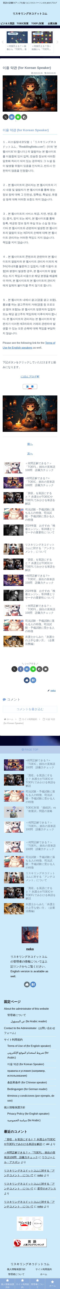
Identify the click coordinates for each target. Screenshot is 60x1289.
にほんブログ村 (30, 376)
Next (57, 42)
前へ (30, 444)
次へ (30, 453)
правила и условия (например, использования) (26, 1073)
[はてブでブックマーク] (12, 117)
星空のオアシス (46, 1188)
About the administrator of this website (26, 1008)
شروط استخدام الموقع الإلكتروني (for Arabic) (27, 1055)
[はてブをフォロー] (33, 680)
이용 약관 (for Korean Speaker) (25, 1064)
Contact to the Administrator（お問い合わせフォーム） (29, 1030)
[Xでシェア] (5, 117)
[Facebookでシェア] (21, 669)
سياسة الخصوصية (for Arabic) (23, 1120)
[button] (24, 117)
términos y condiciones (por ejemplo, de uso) (30, 1098)
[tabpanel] (17, 41)
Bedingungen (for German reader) (27, 1089)
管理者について (16, 1015)
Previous (2, 42)
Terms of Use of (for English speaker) (29, 1046)
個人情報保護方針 (14, 1107)
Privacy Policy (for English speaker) (28, 1113)
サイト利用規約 (13, 1039)
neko (30, 949)
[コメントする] (45, 669)
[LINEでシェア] (18, 117)
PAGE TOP (31, 749)
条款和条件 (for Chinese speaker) (27, 1082)
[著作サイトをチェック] (27, 680)
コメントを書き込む (30, 709)
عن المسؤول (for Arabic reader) (29, 1021)
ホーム (43, 1274)
